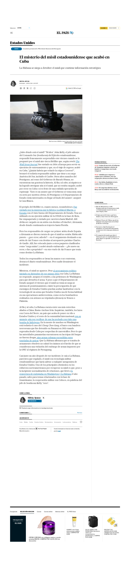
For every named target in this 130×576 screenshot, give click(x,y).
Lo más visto (99, 202)
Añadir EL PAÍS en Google (74, 88)
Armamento (57, 422)
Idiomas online (59, 511)
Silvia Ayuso (24, 81)
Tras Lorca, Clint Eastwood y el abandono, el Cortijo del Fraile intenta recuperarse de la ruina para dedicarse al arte (107, 229)
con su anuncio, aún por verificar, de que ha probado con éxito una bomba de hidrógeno (50, 319)
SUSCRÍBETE (104, 28)
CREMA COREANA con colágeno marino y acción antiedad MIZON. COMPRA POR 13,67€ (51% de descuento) (45, 539)
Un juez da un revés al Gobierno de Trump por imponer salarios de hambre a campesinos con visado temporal (107, 168)
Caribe (31, 422)
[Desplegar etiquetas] (81, 422)
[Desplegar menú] (11, 32)
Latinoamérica (67, 422)
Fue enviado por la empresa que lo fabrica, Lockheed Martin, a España (48, 210)
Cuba (20, 422)
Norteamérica (49, 422)
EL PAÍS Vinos (71, 511)
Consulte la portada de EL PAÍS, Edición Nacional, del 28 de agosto (42, 49)
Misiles (26, 422)
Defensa (74, 422)
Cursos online (48, 511)
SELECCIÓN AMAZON (27, 511)
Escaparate (13, 511)
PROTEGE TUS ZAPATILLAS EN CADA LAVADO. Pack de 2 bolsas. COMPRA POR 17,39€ (111, 532)
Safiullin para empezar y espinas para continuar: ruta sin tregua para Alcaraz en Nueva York (106, 176)
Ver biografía (32, 401)
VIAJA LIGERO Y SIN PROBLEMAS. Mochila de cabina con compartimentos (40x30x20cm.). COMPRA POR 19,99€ (92, 533)
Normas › (79, 412)
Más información (24, 431)
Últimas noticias (100, 162)
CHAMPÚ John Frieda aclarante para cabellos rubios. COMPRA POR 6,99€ (73, 532)
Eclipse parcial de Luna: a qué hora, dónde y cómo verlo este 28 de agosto (107, 215)
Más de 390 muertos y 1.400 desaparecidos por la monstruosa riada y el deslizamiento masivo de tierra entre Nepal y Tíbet (107, 209)
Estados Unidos (22, 43)
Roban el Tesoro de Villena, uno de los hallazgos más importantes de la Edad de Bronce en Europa (107, 221)
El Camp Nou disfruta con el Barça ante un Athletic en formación (107, 188)
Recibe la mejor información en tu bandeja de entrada (37, 408)
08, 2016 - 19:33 (32, 83)
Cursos (39, 511)
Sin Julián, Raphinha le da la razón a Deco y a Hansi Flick (106, 183)
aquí (59, 431)
